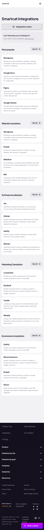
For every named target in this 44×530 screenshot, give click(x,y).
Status (4, 493)
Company (6, 466)
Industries (6, 472)
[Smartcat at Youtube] (37, 509)
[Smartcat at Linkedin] (37, 506)
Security (26, 485)
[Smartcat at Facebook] (34, 506)
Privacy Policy (6, 489)
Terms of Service (29, 489)
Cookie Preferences (8, 485)
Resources (6, 478)
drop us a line (29, 39)
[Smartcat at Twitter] (34, 509)
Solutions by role (8, 453)
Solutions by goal (9, 459)
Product (5, 447)
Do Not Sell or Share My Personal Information (25, 520)
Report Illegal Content (31, 493)
